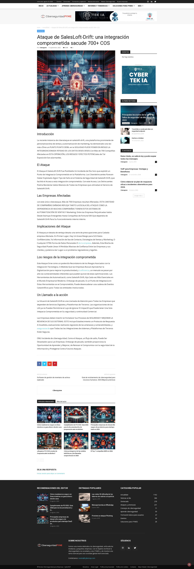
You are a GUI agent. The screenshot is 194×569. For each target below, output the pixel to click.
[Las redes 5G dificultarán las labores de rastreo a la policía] (84, 497)
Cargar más (138, 196)
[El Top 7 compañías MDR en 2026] (103, 440)
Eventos (59, 1)
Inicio (41, 6)
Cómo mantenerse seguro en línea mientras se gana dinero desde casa (61, 496)
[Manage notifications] (189, 564)
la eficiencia (84, 270)
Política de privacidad (107, 567)
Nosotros (86, 567)
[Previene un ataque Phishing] (84, 518)
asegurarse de (43, 328)
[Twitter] (155, 1)
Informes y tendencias (98, 6)
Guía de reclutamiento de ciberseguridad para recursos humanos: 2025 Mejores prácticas (98, 378)
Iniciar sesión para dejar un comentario (51, 473)
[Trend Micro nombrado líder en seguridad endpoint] (125, 131)
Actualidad (52, 6)
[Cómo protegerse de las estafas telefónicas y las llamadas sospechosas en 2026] (76, 440)
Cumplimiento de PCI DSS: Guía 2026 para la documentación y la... (61, 508)
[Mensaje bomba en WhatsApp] (84, 508)
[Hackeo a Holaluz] (125, 140)
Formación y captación (79, 1)
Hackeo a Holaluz (138, 138)
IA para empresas (122, 1)
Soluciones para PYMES (123, 6)
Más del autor (61, 401)
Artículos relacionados (46, 401)
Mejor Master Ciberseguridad (147, 567)
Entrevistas (67, 1)
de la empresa (84, 243)
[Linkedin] (151, 1)
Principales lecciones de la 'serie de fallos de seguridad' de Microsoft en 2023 (138, 117)
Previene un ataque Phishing (102, 516)
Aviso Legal (94, 567)
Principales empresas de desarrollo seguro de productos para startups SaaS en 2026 (103, 427)
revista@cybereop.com (86, 558)
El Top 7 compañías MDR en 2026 (102, 451)
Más (139, 6)
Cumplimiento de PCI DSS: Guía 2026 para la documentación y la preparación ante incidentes (76, 427)
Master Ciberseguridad (108, 1)
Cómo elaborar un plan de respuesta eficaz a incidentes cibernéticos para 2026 (136, 184)
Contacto (133, 567)
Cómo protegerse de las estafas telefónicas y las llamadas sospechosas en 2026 (75, 453)
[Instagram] (148, 1)
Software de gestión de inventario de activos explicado (53, 378)
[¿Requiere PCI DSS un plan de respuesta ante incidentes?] (49, 440)
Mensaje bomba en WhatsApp (102, 505)
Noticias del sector (93, 1)
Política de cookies (122, 567)
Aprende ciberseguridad (72, 6)
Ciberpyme (43, 47)
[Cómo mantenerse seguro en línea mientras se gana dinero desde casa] (49, 414)
